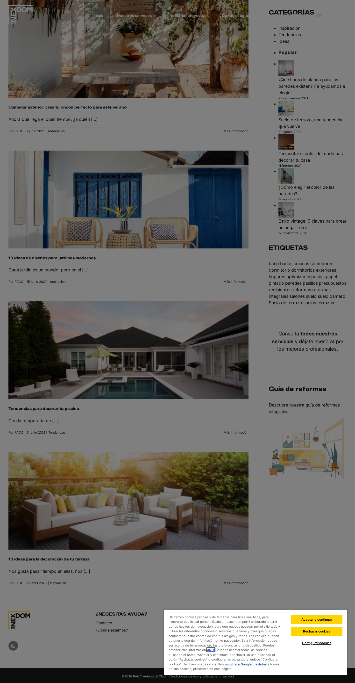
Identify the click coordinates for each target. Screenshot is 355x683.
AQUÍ (211, 650)
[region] (255, 642)
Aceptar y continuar (316, 619)
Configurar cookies (316, 643)
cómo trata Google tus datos (245, 664)
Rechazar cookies (316, 631)
